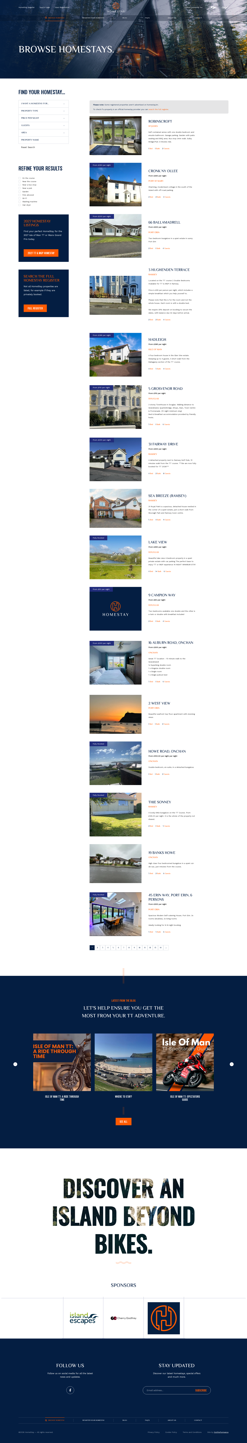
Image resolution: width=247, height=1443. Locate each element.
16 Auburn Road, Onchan (170, 643)
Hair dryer (26, 205)
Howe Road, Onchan (167, 751)
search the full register (158, 109)
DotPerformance (221, 1432)
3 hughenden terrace (169, 270)
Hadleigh (157, 340)
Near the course (29, 181)
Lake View (157, 542)
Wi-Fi (24, 198)
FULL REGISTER (35, 308)
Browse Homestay (56, 18)
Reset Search (28, 147)
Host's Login (45, 7)
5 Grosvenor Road (165, 389)
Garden (25, 192)
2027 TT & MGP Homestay (41, 253)
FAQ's (147, 18)
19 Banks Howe (161, 853)
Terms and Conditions (192, 1432)
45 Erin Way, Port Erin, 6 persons (170, 898)
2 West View (159, 703)
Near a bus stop (29, 185)
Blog (124, 18)
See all (123, 1121)
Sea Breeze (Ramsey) (167, 496)
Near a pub (27, 188)
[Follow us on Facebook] (70, 1390)
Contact (198, 18)
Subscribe (201, 1390)
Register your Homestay (93, 18)
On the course (28, 178)
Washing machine (29, 202)
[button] (15, 1064)
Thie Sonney (159, 802)
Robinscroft (160, 122)
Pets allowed (28, 195)
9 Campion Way (161, 595)
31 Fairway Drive (163, 444)
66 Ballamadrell (164, 222)
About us (172, 18)
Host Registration (62, 7)
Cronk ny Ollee (163, 171)
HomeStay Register (27, 7)
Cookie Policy (171, 1432)
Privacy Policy (154, 1432)
